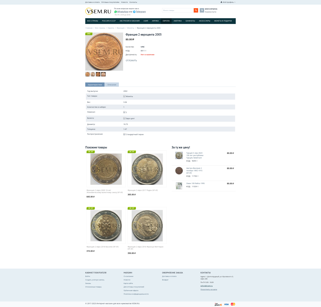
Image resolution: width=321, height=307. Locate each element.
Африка (155, 21)
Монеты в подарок (223, 21)
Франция (121, 28)
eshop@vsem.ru (206, 286)
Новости (124, 2)
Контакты (133, 2)
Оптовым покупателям (110, 2)
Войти (87, 276)
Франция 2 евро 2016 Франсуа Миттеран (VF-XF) (145, 248)
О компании (128, 276)
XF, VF (90, 152)
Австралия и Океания (130, 21)
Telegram (141, 11)
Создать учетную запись (94, 280)
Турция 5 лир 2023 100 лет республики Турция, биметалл (194, 155)
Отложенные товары (93, 287)
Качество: (130, 47)
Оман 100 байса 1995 (195, 183)
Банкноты (190, 21)
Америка (178, 21)
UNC (89, 34)
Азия (146, 21)
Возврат (165, 280)
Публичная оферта (131, 290)
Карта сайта (128, 283)
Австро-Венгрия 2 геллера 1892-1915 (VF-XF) (194, 170)
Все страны (92, 21)
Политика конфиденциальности (136, 294)
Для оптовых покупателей (134, 287)
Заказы (88, 283)
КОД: (128, 50)
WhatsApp (122, 11)
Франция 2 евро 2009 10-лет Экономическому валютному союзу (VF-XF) (105, 191)
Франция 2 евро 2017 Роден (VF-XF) (143, 190)
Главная (89, 28)
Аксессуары (204, 21)
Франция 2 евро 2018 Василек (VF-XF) (102, 247)
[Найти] (196, 10)
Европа (166, 21)
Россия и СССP (109, 21)
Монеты (130, 28)
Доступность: (131, 54)
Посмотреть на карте (208, 289)
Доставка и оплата (92, 2)
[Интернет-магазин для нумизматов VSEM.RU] (98, 11)
